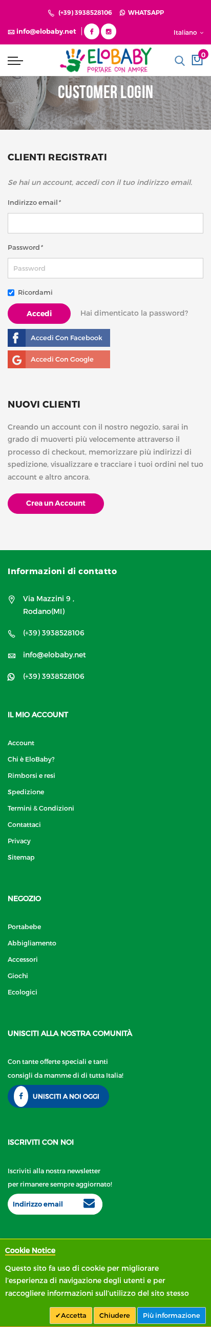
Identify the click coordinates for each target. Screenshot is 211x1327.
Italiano (186, 32)
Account (21, 742)
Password (25, 247)
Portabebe (24, 926)
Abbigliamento (32, 942)
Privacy (19, 840)
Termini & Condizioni (41, 808)
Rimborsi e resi (31, 775)
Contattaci (24, 824)
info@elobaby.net (54, 654)
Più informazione (171, 1315)
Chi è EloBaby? (31, 759)
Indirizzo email (34, 202)
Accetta (74, 1315)
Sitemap (21, 857)
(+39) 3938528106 (85, 12)
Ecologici (22, 992)
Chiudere (114, 1315)
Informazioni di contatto (62, 571)
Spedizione (26, 791)
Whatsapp (144, 12)
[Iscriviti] (89, 1204)
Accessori (23, 959)
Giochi (18, 975)
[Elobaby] (105, 60)
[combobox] (179, 61)
